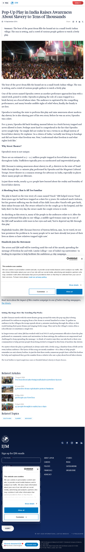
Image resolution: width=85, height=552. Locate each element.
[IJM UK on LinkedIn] (81, 443)
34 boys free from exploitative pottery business (34, 388)
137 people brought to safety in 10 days (30, 406)
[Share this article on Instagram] (73, 22)
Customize (41, 291)
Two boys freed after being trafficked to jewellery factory (38, 380)
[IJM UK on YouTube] (77, 443)
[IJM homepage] (14, 3)
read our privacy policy (38, 277)
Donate (78, 3)
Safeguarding (71, 466)
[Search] (62, 443)
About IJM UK (49, 458)
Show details (74, 285)
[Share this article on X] (82, 22)
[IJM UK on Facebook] (67, 443)
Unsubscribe (71, 470)
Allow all (69, 291)
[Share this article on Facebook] (76, 22)
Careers (47, 462)
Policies (47, 466)
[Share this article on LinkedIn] (79, 22)
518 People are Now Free (25, 397)
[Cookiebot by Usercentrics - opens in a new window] (68, 258)
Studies (69, 458)
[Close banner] (82, 259)
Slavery (18, 418)
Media (68, 462)
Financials (48, 470)
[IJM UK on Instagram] (72, 443)
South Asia (7, 418)
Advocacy (28, 418)
